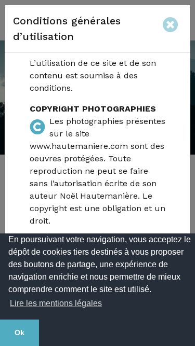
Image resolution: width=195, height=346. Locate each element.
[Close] (172, 23)
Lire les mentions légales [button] (56, 303)
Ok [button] (19, 332)
